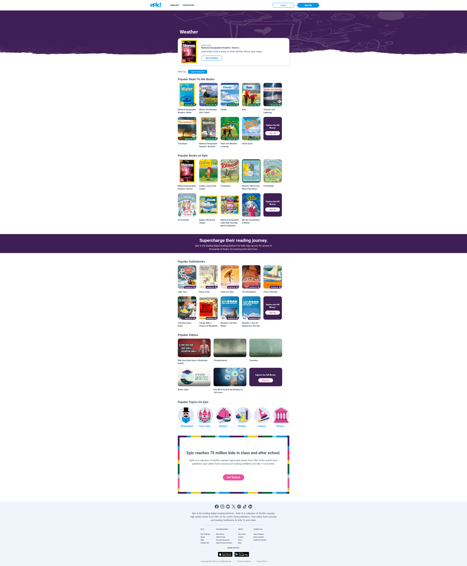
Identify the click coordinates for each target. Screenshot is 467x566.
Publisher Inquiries (259, 540)
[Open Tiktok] (245, 507)
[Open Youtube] (228, 507)
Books (203, 537)
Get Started (233, 477)
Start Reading (212, 58)
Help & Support (258, 534)
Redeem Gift (205, 543)
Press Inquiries (258, 537)
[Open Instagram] (222, 507)
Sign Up (308, 5)
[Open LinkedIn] (250, 507)
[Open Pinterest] (239, 507)
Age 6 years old (197, 71)
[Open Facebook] (217, 507)
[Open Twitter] (233, 507)
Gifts (202, 540)
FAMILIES (174, 5)
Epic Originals (205, 534)
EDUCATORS (188, 5)
